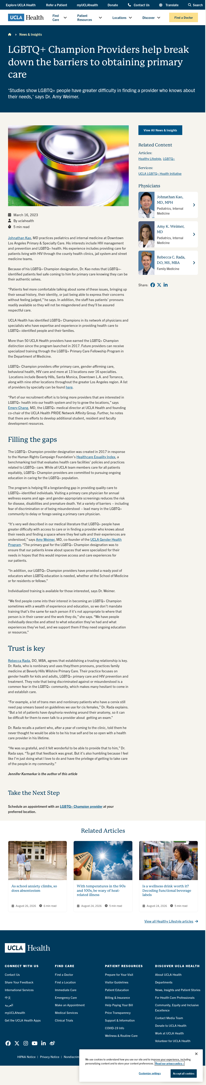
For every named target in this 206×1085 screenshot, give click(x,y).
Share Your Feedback (19, 982)
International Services (19, 990)
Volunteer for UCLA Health (172, 1041)
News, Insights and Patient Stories (177, 990)
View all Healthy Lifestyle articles (168, 921)
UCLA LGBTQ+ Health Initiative (159, 173)
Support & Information (120, 1020)
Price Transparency (118, 1012)
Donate (113, 5)
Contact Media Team (169, 1018)
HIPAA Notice (26, 1057)
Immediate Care (65, 990)
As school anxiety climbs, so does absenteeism (34, 888)
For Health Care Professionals (175, 997)
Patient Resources (84, 17)
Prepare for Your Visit (119, 974)
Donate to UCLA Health (170, 1025)
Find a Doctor (183, 17)
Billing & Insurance (117, 997)
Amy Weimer (45, 539)
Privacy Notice (49, 1057)
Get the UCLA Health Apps (23, 1020)
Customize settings (150, 1073)
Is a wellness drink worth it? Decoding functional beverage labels (166, 890)
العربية (9, 1005)
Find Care (56, 17)
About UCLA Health (168, 974)
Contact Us (141, 5)
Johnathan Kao (19, 238)
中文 (8, 997)
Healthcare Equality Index (95, 457)
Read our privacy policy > (169, 1063)
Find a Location (65, 982)
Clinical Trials (64, 1020)
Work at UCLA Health (169, 1033)
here (69, 387)
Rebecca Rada (19, 660)
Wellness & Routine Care (121, 1035)
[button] (21, 5)
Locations (119, 18)
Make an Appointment (70, 1005)
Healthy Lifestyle (149, 159)
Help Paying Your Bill (119, 1005)
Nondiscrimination (76, 1057)
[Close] (196, 1053)
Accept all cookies (183, 1073)
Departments (163, 982)
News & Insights (30, 34)
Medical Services (66, 1012)
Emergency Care (66, 997)
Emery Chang (18, 407)
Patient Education (117, 990)
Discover (148, 18)
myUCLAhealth (87, 5)
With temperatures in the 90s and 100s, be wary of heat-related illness (101, 890)
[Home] (9, 34)
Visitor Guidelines (116, 982)
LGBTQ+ (169, 159)
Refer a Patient (56, 5)
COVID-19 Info (114, 1028)
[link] (153, 285)
